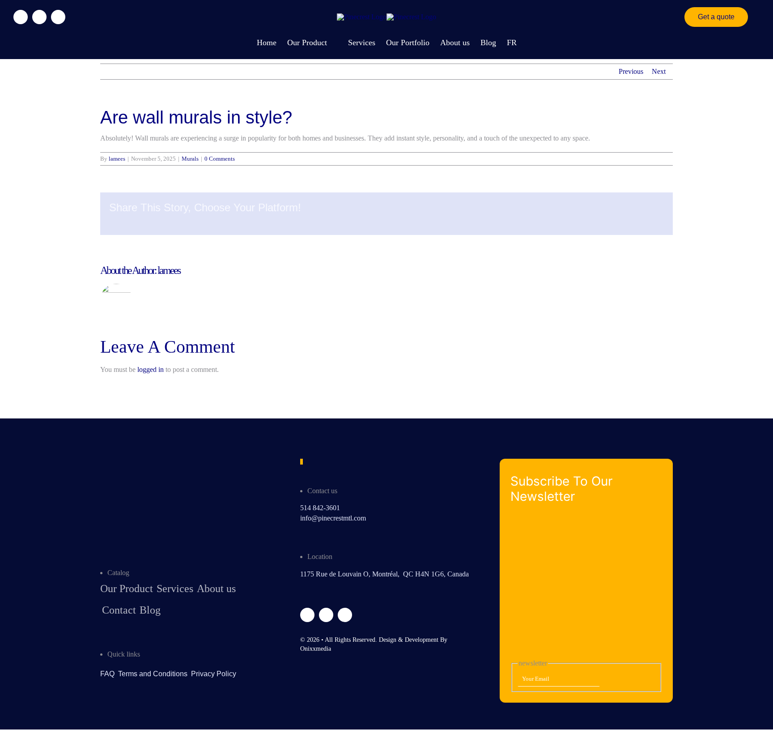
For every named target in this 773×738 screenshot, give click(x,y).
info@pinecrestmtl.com (333, 518)
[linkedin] (58, 17)
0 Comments (219, 158)
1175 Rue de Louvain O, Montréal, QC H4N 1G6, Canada (384, 574)
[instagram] (39, 17)
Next (659, 71)
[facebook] (20, 17)
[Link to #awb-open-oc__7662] (751, 17)
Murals (190, 158)
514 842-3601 (320, 508)
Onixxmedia (315, 648)
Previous (631, 71)
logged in (150, 369)
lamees (117, 158)
